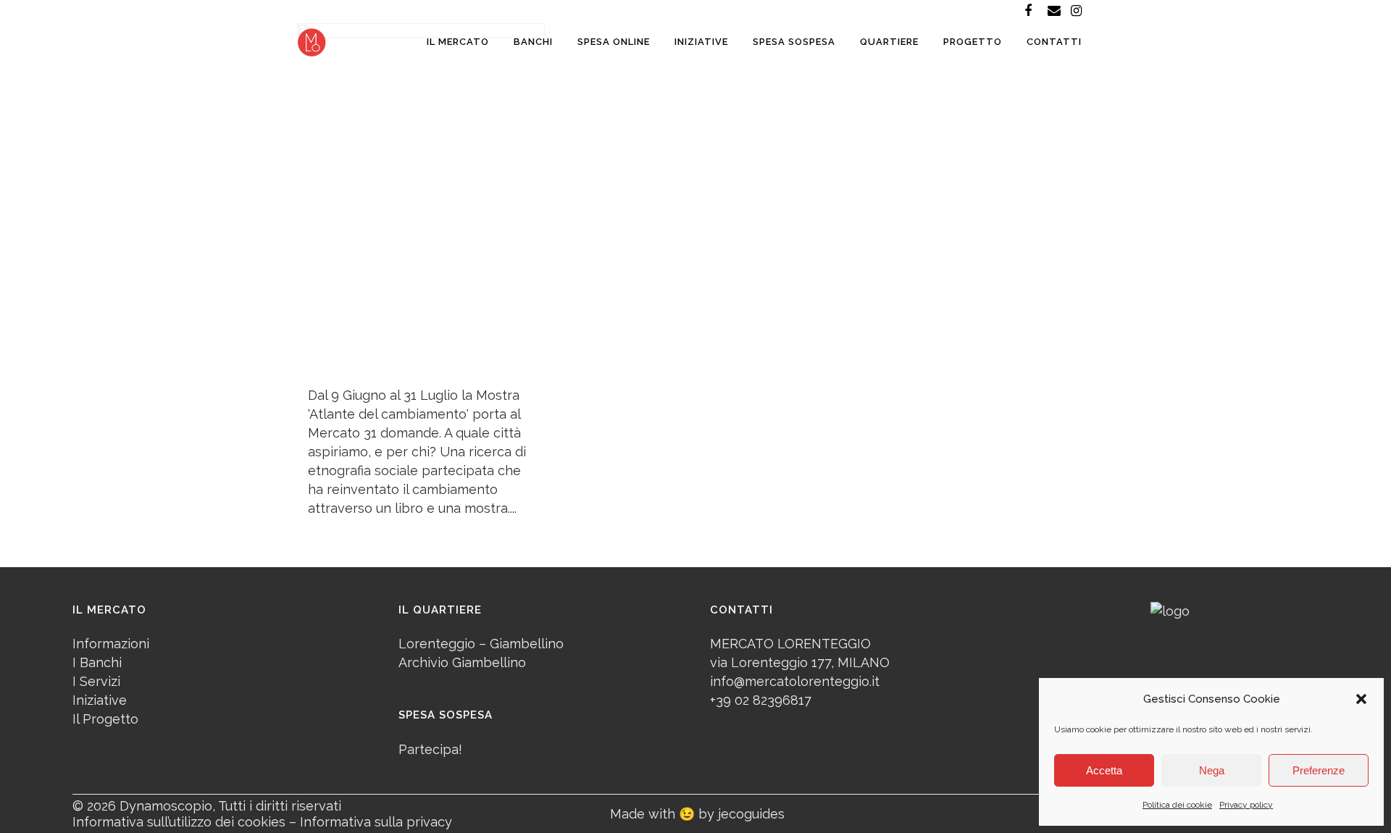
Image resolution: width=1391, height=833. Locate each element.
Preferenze (1318, 770)
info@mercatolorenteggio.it (795, 681)
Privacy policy (1246, 805)
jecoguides (751, 813)
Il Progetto (105, 719)
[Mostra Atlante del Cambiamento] (421, 198)
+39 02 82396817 (760, 700)
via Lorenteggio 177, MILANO (800, 662)
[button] (1361, 699)
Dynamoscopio (166, 805)
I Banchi (97, 662)
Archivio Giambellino (462, 662)
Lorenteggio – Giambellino (481, 643)
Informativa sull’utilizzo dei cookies (178, 821)
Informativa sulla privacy (376, 821)
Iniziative (99, 700)
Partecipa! (430, 749)
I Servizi (96, 681)
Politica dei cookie (1177, 805)
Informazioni (110, 643)
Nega (1211, 770)
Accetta (1104, 770)
